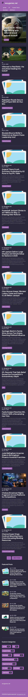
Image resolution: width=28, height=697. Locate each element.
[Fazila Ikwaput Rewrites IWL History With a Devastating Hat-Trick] (14, 399)
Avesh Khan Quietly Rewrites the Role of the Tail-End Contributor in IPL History (17, 608)
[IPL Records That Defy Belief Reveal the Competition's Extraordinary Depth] (14, 359)
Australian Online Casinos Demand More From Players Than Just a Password (17, 596)
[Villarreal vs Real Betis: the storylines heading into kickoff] (14, 54)
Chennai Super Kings (8, 551)
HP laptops (6, 267)
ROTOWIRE (18, 668)
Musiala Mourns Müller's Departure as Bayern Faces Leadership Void (13, 135)
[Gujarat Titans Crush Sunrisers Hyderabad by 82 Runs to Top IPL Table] (14, 156)
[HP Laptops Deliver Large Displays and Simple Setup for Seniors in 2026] (14, 239)
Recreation (5, 75)
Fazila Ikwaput (6, 428)
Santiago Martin (7, 348)
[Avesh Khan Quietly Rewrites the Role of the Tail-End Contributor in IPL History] (5, 606)
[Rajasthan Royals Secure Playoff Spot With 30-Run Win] (14, 87)
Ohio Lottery (6, 306)
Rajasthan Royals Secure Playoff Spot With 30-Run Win (12, 102)
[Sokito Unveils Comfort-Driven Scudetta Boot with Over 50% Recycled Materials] (5, 618)
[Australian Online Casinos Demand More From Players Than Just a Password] (5, 594)
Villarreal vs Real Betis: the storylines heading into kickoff (13, 69)
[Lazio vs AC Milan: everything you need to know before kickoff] (14, 28)
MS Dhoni (12, 10)
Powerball (5, 227)
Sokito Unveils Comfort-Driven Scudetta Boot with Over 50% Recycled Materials (17, 620)
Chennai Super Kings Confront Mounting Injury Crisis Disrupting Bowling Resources (18, 572)
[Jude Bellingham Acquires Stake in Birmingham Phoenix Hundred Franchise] (14, 440)
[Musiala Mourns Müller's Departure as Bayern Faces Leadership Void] (14, 120)
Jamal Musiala (6, 141)
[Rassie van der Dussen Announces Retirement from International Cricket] (5, 630)
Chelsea (5, 509)
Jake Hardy (7, 672)
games (4, 7)
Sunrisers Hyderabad (10, 659)
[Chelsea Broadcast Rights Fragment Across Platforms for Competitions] (14, 480)
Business (5, 10)
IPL (9, 7)
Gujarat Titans (16, 7)
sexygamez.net (21, 694)
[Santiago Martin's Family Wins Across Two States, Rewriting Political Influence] (14, 318)
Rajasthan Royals (7, 108)
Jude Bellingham (7, 468)
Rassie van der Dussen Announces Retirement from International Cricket (17, 631)
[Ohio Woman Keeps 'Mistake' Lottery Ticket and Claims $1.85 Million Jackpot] (14, 279)
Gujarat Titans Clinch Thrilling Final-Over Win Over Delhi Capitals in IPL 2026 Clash (18, 584)
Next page (17, 558)
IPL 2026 (6, 668)
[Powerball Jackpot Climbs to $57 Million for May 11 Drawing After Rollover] (14, 198)
